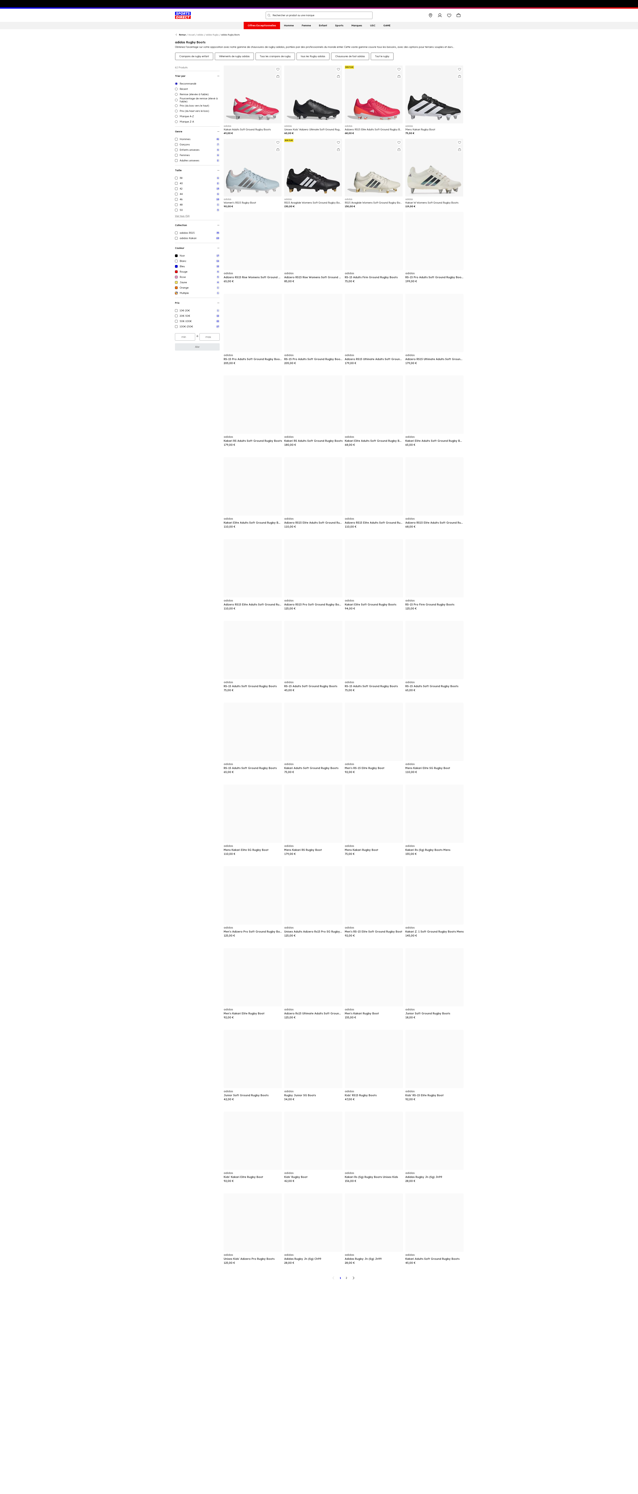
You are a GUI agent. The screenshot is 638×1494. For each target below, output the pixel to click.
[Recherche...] (269, 15)
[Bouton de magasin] (430, 15)
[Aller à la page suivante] (353, 1278)
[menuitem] (262, 25)
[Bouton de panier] (458, 15)
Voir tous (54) (182, 216)
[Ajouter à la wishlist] (278, 69)
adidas (200, 35)
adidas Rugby (212, 35)
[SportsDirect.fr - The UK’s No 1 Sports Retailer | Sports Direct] (183, 15)
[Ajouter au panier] (278, 76)
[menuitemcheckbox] (197, 139)
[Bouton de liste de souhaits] (449, 15)
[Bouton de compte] (440, 15)
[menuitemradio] (197, 83)
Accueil (191, 35)
